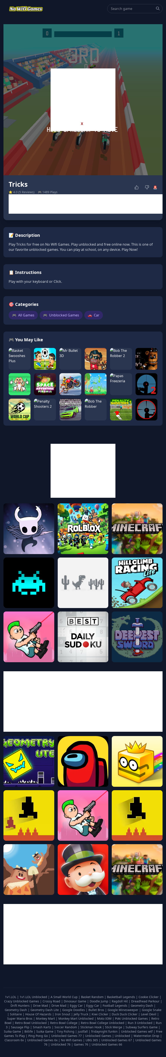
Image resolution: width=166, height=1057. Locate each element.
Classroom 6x (14, 1040)
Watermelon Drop (147, 1036)
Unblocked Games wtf (137, 1031)
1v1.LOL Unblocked (34, 997)
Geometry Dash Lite (45, 1010)
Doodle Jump (99, 1001)
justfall (83, 1031)
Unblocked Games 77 (67, 1036)
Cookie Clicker (149, 997)
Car (93, 315)
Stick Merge (114, 1027)
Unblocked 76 (60, 1044)
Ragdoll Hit (120, 1001)
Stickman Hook (91, 1027)
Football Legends (115, 1005)
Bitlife (29, 1031)
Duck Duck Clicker (125, 1014)
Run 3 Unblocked (140, 1023)
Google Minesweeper (123, 1010)
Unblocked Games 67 (116, 1040)
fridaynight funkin (104, 1031)
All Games (23, 315)
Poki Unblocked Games (132, 1018)
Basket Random (92, 997)
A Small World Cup (64, 997)
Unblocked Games (61, 315)
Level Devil (149, 1014)
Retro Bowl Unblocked (31, 1023)
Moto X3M (104, 1018)
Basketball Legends (121, 997)
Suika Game (13, 1031)
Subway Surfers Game (142, 1027)
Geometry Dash (142, 1005)
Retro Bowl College (64, 1023)
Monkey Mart (46, 1018)
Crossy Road (52, 1001)
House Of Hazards (38, 1014)
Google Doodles (74, 1010)
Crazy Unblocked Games (22, 1001)
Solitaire (16, 1014)
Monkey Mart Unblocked (76, 1018)
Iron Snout (63, 1014)
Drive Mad (41, 1005)
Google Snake (151, 1010)
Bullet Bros (96, 1010)
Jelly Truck (81, 1014)
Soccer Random (66, 1027)
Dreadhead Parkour (145, 1001)
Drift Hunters (20, 1005)
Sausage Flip (20, 1027)
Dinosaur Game (75, 1001)
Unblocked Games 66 (107, 1044)
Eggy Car (77, 1005)
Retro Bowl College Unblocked (103, 1023)
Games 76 (81, 1044)
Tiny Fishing (66, 1031)
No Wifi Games (71, 1040)
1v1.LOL (11, 997)
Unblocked (123, 1036)
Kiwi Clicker (100, 1014)
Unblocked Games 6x (42, 1040)
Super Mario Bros (20, 1018)
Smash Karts (42, 1027)
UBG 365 (92, 1040)
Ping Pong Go (38, 1036)
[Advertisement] (83, 95)
